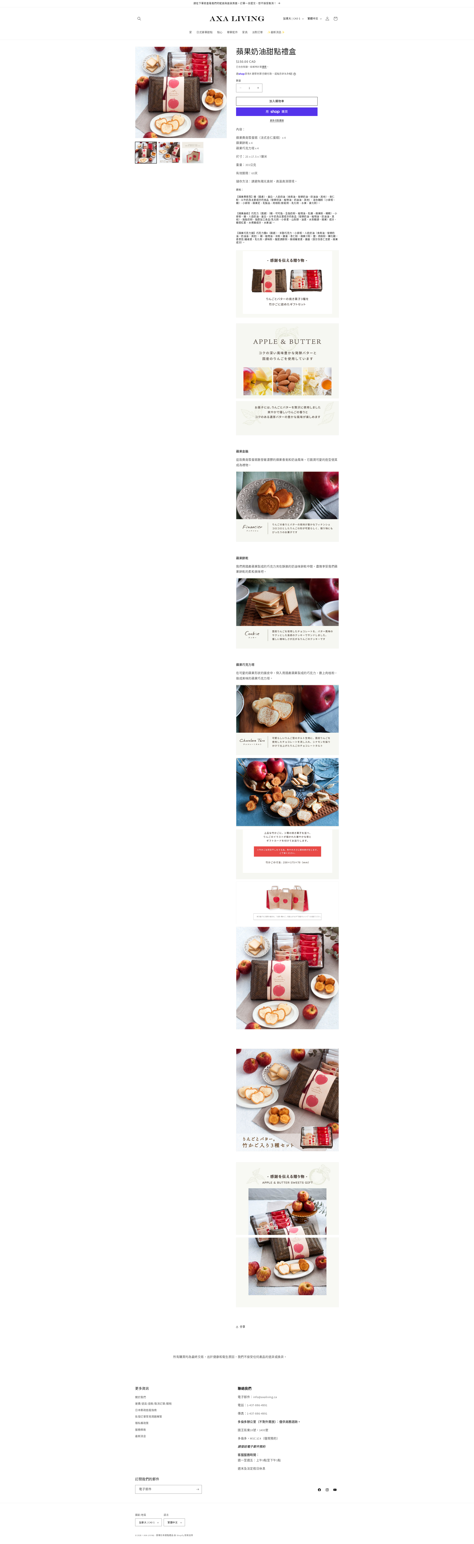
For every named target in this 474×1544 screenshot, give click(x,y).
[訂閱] (197, 1489)
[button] (139, 19)
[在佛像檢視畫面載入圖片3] (192, 152)
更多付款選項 (277, 120)
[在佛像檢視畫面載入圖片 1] (146, 152)
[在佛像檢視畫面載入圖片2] (169, 152)
